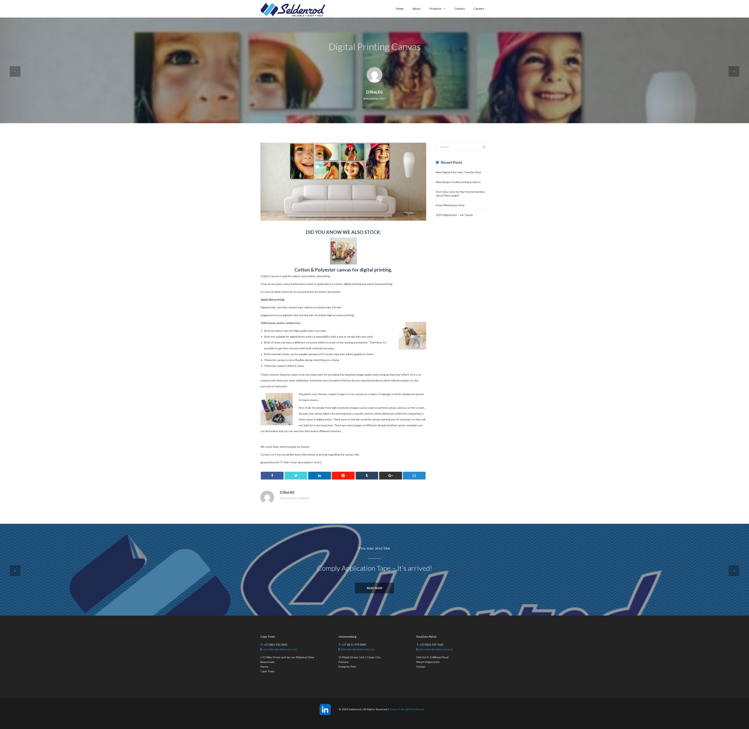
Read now (374, 588)
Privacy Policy (397, 709)
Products (435, 8)
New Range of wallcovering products (458, 182)
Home (400, 8)
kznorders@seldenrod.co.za (436, 649)
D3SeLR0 (374, 92)
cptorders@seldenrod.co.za (280, 649)
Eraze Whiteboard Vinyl (450, 205)
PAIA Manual (416, 709)
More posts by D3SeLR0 (294, 498)
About (417, 8)
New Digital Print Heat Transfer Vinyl (458, 172)
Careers (479, 8)
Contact (459, 8)
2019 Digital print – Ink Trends (454, 215)
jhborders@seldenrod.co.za (357, 649)
